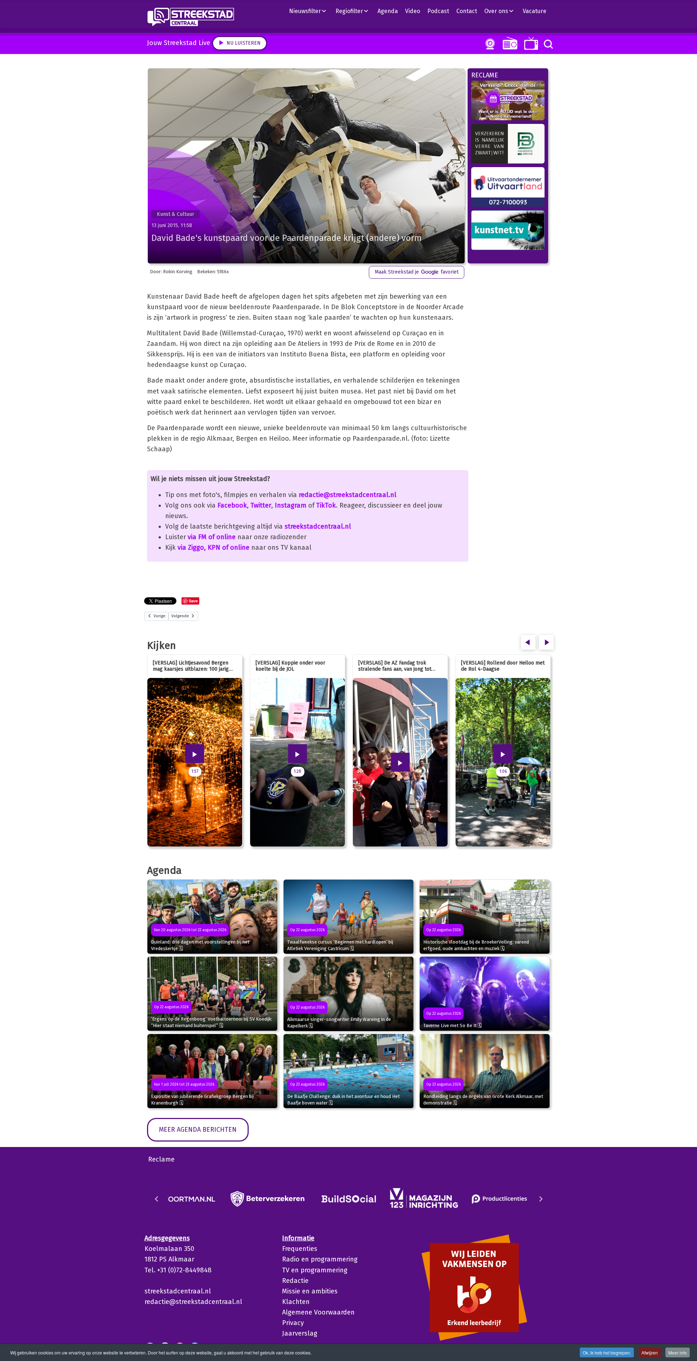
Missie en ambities (310, 1291)
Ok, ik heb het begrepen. (607, 1352)
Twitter (260, 505)
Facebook (232, 505)
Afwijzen (649, 1352)
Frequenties (299, 1249)
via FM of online (212, 537)
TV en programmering (314, 1270)
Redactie (295, 1281)
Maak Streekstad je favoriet (416, 272)
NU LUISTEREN (508, 43)
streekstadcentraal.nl (318, 526)
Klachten (296, 1302)
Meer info (677, 1352)
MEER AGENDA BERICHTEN (198, 1130)
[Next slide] (540, 1199)
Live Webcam (489, 44)
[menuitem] (310, 11)
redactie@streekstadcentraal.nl (347, 495)
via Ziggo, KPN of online (213, 548)
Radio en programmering (320, 1259)
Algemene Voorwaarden (318, 1312)
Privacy (293, 1323)
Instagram (290, 505)
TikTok (326, 505)
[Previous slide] (157, 1199)
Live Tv (530, 43)
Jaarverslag (299, 1333)
